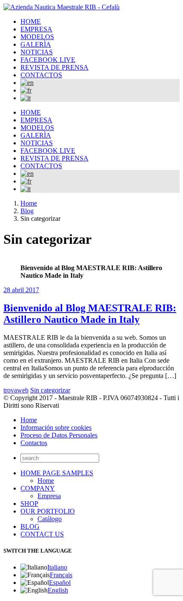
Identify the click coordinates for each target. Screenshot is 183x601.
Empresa (49, 495)
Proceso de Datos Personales (58, 435)
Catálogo (49, 518)
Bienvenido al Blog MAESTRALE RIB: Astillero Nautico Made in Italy (89, 313)
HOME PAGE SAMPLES (56, 473)
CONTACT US (42, 534)
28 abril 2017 (21, 289)
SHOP (29, 503)
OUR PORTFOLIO (47, 511)
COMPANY (37, 488)
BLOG (30, 526)
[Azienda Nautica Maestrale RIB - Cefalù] (61, 7)
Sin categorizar (50, 390)
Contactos (33, 442)
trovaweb (16, 390)
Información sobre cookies (56, 427)
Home (28, 419)
